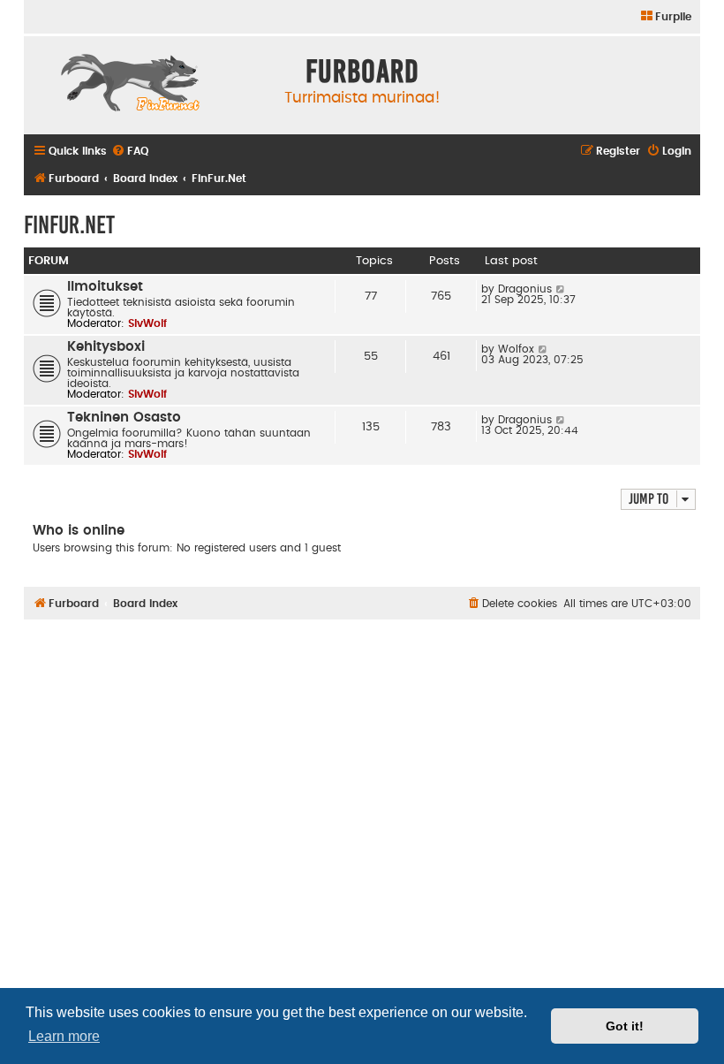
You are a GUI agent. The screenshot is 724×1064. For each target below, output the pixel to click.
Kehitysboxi (106, 346)
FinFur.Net (69, 225)
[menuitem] (665, 17)
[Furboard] (129, 85)
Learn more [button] (64, 1036)
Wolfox (516, 349)
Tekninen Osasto (124, 417)
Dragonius (525, 289)
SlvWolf (147, 323)
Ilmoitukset (105, 286)
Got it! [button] (625, 1026)
